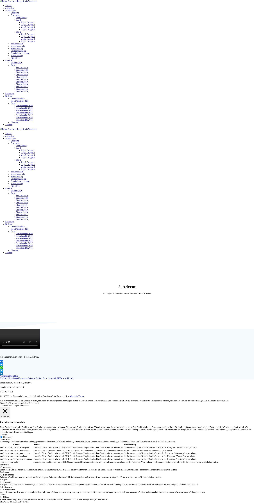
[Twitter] (127, 364)
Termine (8, 125)
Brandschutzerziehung (20, 53)
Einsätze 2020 (22, 79)
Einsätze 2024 (22, 70)
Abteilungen (10, 10)
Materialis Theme (77, 396)
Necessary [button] (4, 434)
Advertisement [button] (6, 487)
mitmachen (9, 8)
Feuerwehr (15, 15)
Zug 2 (18, 32)
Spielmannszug (17, 48)
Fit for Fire (15, 58)
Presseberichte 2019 (24, 108)
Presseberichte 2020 (24, 105)
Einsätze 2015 (22, 91)
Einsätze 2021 (22, 77)
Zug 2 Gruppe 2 (28, 36)
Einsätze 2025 (22, 67)
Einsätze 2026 (16, 63)
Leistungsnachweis (18, 51)
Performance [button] (5, 472)
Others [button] (3, 494)
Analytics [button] (4, 479)
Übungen (14, 122)
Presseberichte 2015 (24, 120)
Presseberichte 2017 (24, 115)
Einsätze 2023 (22, 72)
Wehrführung (21, 17)
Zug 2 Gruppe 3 (28, 39)
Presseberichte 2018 (24, 113)
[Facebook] (127, 361)
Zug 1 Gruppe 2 (28, 25)
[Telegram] (127, 370)
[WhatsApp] (127, 367)
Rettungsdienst (17, 44)
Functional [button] (4, 465)
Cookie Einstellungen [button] (10, 405)
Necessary (7, 437)
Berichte (8, 96)
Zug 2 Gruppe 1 (28, 34)
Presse (13, 103)
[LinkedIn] (127, 373)
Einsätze (8, 60)
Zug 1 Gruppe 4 (28, 29)
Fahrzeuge (9, 94)
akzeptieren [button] (25, 405)
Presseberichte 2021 (24, 110)
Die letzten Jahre (17, 98)
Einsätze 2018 (22, 84)
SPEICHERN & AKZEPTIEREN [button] (14, 502)
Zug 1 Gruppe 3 (28, 27)
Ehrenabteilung (17, 55)
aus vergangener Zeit (19, 101)
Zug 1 (18, 20)
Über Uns (15, 13)
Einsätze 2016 (22, 89)
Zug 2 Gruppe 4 (28, 41)
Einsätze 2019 (22, 82)
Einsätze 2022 (22, 75)
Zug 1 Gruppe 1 (28, 22)
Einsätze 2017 (22, 86)
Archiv (13, 65)
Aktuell (8, 5)
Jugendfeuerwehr (18, 46)
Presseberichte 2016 (24, 117)
